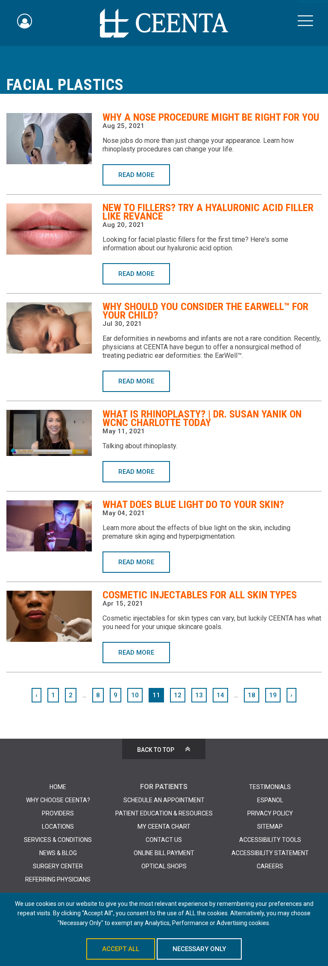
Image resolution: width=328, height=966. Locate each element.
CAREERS (270, 866)
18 (251, 695)
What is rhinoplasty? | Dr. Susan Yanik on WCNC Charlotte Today (202, 418)
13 (199, 695)
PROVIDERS (58, 813)
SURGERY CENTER (58, 866)
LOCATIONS (58, 826)
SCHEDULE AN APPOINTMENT (164, 800)
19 (273, 695)
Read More (136, 175)
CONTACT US (164, 839)
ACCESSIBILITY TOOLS (270, 839)
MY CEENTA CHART (164, 826)
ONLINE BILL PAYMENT (164, 853)
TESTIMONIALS (270, 786)
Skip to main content (313, 1)
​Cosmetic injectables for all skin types (199, 595)
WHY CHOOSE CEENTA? (58, 800)
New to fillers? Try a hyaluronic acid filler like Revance (207, 212)
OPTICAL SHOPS (164, 866)
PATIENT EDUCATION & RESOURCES (164, 813)
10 (135, 695)
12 (178, 695)
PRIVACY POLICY (270, 813)
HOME (58, 786)
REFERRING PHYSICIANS (58, 879)
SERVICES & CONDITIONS (58, 839)
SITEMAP (270, 826)
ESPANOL (270, 800)
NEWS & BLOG (58, 853)
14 (220, 695)
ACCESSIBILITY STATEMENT (270, 853)
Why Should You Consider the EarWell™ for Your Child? (205, 311)
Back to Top (155, 749)
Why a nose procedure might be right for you (210, 117)
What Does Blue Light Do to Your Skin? (193, 505)
